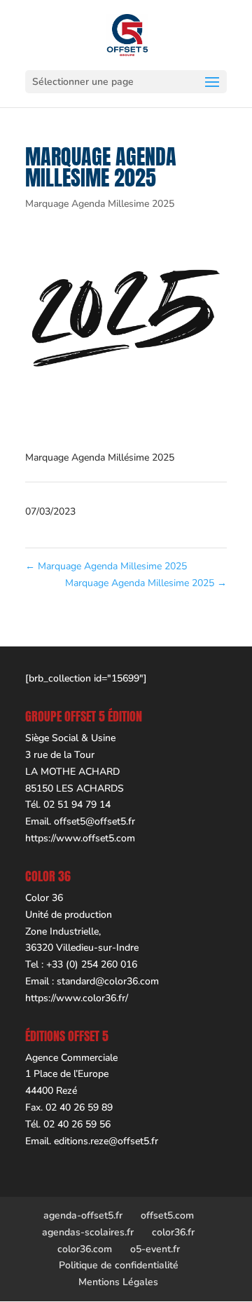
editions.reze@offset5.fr (106, 1141)
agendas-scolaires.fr (88, 1232)
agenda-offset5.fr (82, 1215)
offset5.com (167, 1215)
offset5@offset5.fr (94, 821)
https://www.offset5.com (80, 838)
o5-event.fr (155, 1249)
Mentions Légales (118, 1282)
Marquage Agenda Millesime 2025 (99, 203)
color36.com (84, 1249)
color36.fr (173, 1232)
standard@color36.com (108, 981)
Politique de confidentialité (118, 1265)
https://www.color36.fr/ (76, 998)
